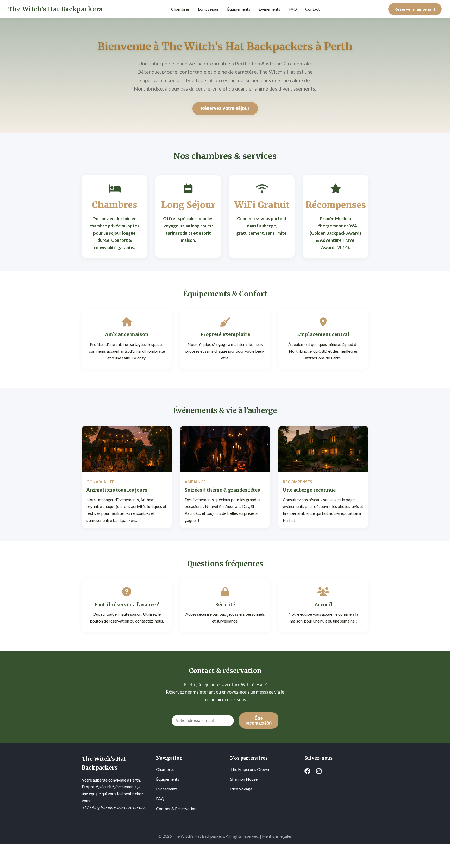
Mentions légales (277, 836)
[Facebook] (307, 771)
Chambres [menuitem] (180, 9)
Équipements (167, 779)
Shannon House (244, 779)
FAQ (160, 798)
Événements (167, 788)
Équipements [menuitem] (238, 9)
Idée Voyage (241, 788)
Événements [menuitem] (269, 9)
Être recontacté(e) (259, 720)
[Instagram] (319, 771)
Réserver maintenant (415, 9)
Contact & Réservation (176, 808)
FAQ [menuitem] (293, 9)
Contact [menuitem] (312, 9)
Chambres (165, 769)
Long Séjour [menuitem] (208, 9)
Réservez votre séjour (225, 108)
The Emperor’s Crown (249, 769)
